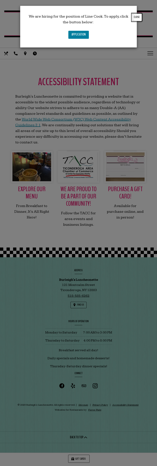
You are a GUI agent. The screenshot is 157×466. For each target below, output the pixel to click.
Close (137, 17)
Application (80, 35)
